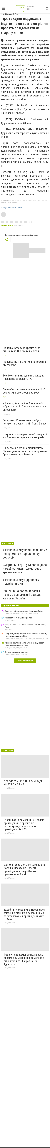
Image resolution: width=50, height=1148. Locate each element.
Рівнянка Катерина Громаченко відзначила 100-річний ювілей (21, 349)
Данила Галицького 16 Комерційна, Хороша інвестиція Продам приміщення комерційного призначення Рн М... (25, 869)
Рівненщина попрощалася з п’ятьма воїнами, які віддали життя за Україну (22, 594)
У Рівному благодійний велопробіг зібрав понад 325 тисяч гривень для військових (24, 406)
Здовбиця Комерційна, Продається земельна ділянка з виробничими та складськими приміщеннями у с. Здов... (24, 914)
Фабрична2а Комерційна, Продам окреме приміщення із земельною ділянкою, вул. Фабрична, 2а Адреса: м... (24, 959)
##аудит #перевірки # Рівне (11, 208)
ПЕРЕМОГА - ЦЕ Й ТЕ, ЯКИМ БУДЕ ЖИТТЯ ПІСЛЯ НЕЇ (23, 783)
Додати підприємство (25, 661)
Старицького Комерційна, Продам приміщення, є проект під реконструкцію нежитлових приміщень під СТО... (24, 824)
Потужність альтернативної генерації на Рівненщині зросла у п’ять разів (25, 436)
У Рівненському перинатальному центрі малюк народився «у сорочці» (25, 553)
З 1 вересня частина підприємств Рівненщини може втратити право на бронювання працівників (25, 451)
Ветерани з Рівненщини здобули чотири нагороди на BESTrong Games (25, 422)
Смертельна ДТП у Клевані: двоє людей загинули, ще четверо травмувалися (25, 568)
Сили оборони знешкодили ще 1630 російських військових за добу (24, 391)
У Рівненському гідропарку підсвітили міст (21, 581)
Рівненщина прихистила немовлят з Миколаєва (24, 363)
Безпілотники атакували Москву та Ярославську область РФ (23, 377)
